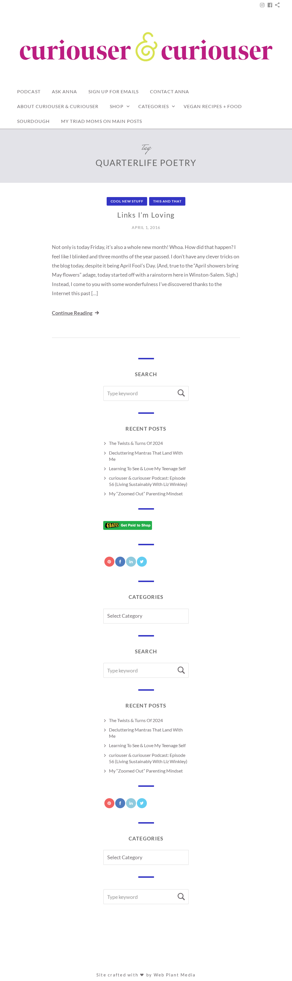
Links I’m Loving (146, 214)
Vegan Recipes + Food (213, 106)
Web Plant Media (175, 974)
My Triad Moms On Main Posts (101, 121)
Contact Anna (169, 91)
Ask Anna (64, 91)
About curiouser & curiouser (57, 106)
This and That (167, 201)
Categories (153, 106)
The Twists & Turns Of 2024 (136, 443)
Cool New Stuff (127, 201)
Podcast (28, 91)
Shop (116, 106)
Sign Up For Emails (113, 91)
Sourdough (33, 121)
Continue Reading (72, 313)
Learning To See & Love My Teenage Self (147, 468)
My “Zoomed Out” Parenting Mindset (146, 493)
